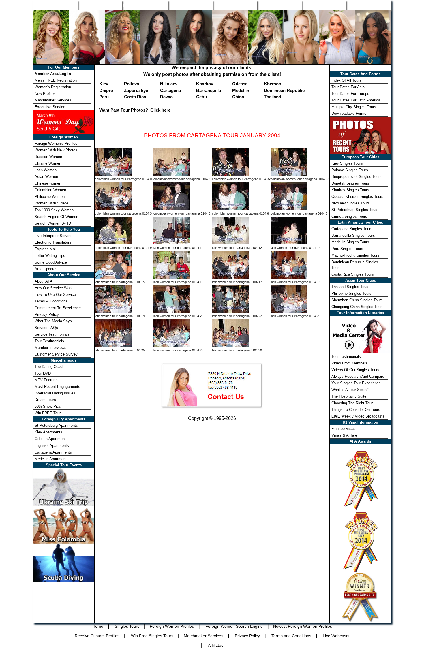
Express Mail (46, 249)
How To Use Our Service (55, 294)
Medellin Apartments (52, 459)
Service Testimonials (52, 334)
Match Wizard (279, 5)
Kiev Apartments (48, 432)
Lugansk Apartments (52, 445)
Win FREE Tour (48, 413)
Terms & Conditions (51, 301)
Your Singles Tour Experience (356, 383)
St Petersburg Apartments (56, 425)
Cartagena (170, 90)
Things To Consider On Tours (355, 409)
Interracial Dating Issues (55, 393)
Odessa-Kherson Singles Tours (357, 196)
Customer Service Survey (56, 354)
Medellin (240, 90)
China (238, 96)
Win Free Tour (324, 5)
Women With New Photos (56, 150)
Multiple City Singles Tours (353, 107)
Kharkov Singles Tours (350, 190)
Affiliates (215, 645)
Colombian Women (50, 190)
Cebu (201, 96)
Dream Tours (45, 400)
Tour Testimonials (49, 341)
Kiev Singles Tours (347, 163)
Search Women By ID (53, 223)
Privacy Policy (47, 314)
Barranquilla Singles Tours (353, 235)
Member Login (368, 5)
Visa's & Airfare (344, 435)
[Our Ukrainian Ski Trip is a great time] (63, 486)
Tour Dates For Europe (350, 93)
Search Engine (190, 5)
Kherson (272, 83)
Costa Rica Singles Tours (352, 274)
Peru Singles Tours (347, 249)
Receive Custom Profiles (97, 635)
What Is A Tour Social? (350, 390)
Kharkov (204, 83)
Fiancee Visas (343, 428)
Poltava (131, 83)
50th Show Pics (48, 406)
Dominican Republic (284, 90)
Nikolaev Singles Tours (350, 203)
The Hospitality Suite (348, 396)
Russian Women (48, 157)
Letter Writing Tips (50, 255)
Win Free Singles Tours (152, 635)
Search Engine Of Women (56, 217)
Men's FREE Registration (56, 80)
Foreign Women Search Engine (234, 626)
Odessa (239, 83)
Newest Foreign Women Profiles (302, 626)
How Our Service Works (55, 288)
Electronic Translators (53, 242)
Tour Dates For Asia (348, 87)
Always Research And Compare (357, 376)
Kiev (103, 83)
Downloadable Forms (348, 113)
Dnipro (106, 90)
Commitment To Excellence (58, 308)
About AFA (43, 281)
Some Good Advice (51, 262)
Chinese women (48, 183)
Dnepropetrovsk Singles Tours (356, 176)
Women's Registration (53, 87)
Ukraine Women (48, 163)
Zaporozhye (136, 90)
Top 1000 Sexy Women (54, 210)
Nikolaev (168, 83)
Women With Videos (52, 203)
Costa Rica (135, 96)
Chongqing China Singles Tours (357, 306)
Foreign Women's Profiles (56, 143)
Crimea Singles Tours (349, 216)
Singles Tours (100, 5)
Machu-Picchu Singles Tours (355, 255)
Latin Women (46, 170)
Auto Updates (46, 269)
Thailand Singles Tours (350, 287)
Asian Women (46, 176)
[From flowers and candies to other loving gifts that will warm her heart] (63, 121)
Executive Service (50, 107)
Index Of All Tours (346, 80)
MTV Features (47, 380)
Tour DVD (43, 373)
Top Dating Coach (49, 366)
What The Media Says (53, 321)
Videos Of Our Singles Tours (355, 370)
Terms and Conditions (291, 635)
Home (55, 5)
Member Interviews (50, 347)
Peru (104, 96)
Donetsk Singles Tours (350, 183)
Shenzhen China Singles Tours (357, 300)
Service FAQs (46, 328)
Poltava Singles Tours (349, 170)
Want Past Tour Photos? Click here (134, 110)
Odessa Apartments (51, 439)
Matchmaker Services (53, 100)
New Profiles (235, 5)
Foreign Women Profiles (145, 5)
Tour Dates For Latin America (355, 100)
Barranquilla (208, 90)
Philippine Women (50, 196)
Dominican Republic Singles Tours (354, 265)
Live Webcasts (336, 635)
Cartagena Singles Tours (351, 229)
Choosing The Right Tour (352, 403)
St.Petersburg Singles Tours (354, 210)
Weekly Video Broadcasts (357, 416)
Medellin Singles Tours (350, 242)
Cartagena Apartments (53, 452)
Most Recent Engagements (57, 386)
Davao (166, 96)
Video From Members (349, 363)
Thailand (272, 96)
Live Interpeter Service (53, 236)
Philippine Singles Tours (351, 293)
